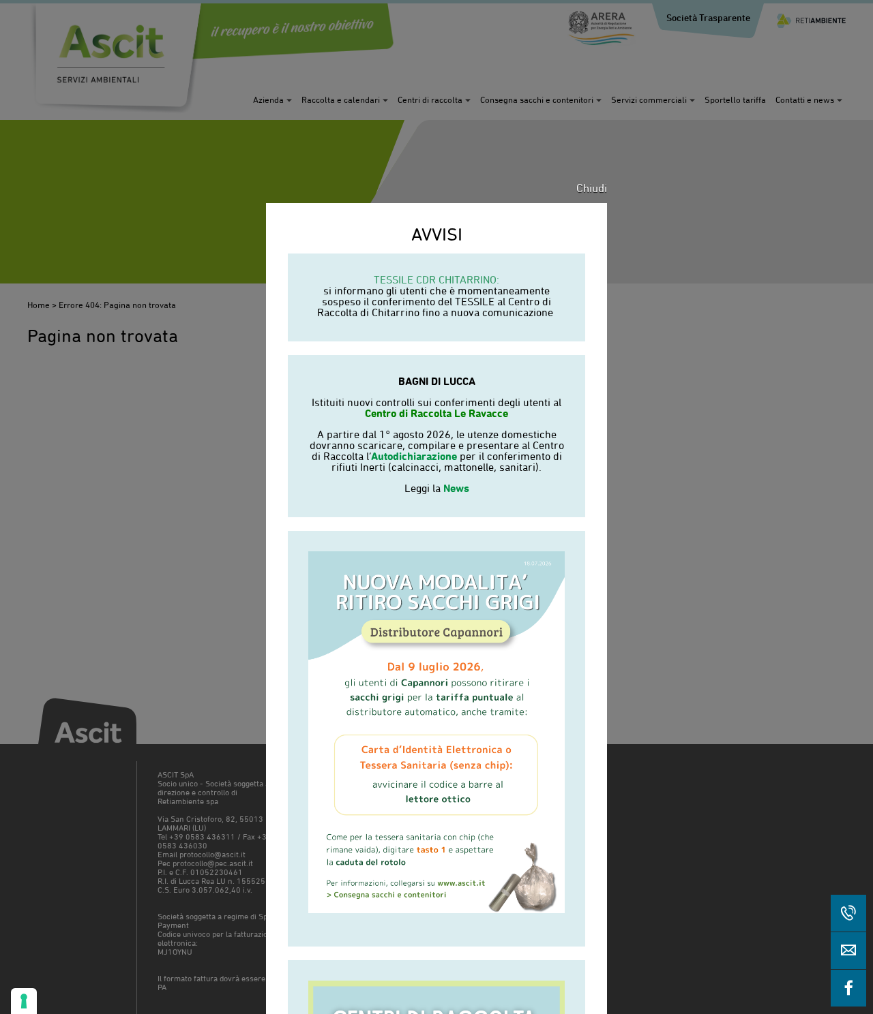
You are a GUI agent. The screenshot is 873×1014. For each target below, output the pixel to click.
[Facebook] (848, 988)
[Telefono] (848, 913)
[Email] (848, 950)
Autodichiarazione (414, 456)
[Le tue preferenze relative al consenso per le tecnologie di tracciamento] (24, 1001)
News (456, 488)
